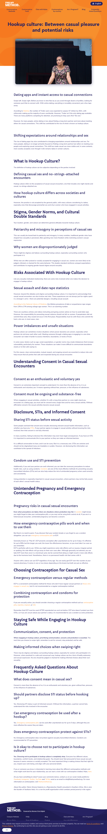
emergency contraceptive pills (42, 535)
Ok (7, 830)
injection (21, 605)
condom (79, 512)
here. (90, 771)
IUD (34, 605)
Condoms (44, 469)
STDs (32, 428)
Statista (26, 111)
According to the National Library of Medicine (30, 304)
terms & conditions (93, 824)
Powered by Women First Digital (34, 811)
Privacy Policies (7, 826)
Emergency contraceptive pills (28, 723)
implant (27, 605)
